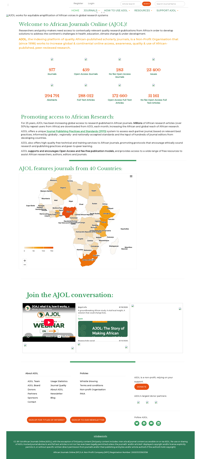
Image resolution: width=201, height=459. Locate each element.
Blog (52, 397)
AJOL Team (34, 381)
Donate (141, 387)
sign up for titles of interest (47, 420)
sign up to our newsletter (88, 420)
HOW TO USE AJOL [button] (116, 10)
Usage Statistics (59, 381)
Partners (32, 393)
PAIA (82, 393)
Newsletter (56, 393)
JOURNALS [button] (91, 10)
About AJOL (56, 389)
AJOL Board (34, 385)
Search (146, 4)
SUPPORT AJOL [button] (167, 10)
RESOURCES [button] (142, 10)
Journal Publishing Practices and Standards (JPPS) (76, 131)
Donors (32, 389)
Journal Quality (58, 385)
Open (80, 318)
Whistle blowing (89, 381)
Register (78, 3)
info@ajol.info (100, 436)
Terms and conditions (91, 385)
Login (91, 3)
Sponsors (33, 397)
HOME (75, 10)
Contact (32, 402)
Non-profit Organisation (93, 389)
